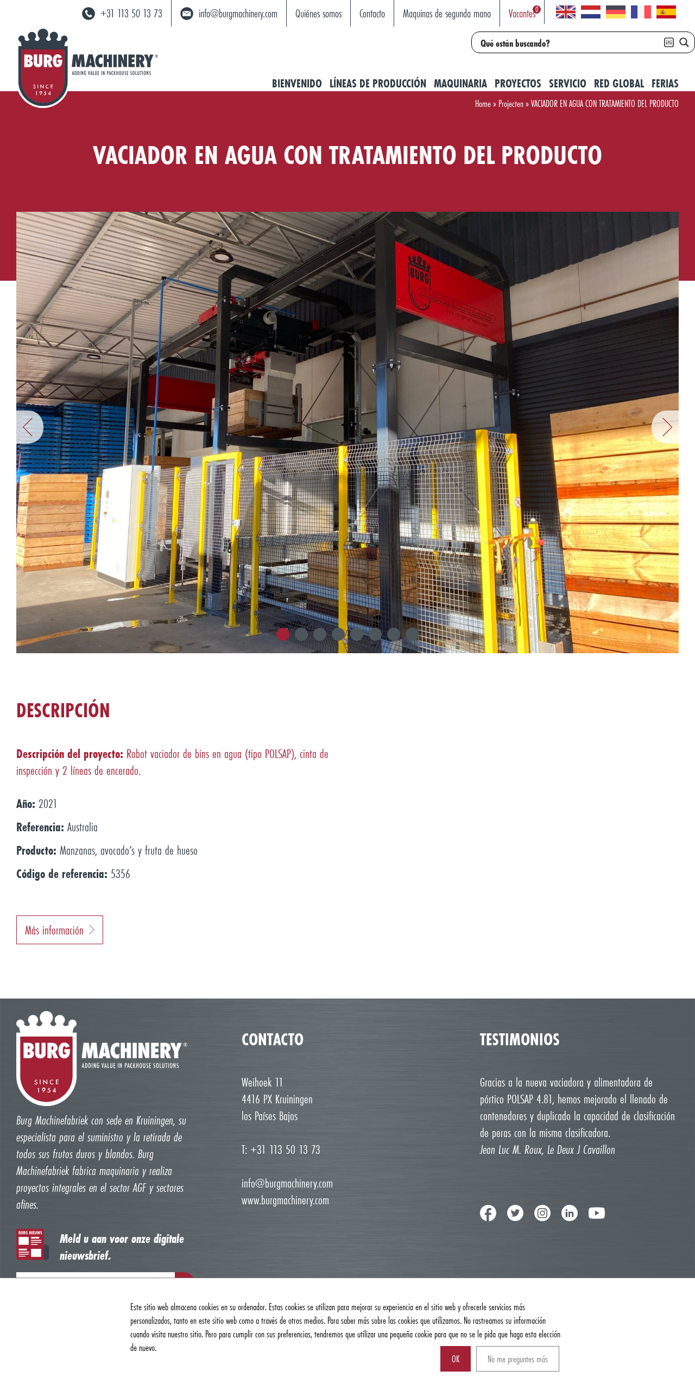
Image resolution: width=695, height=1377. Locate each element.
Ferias (665, 83)
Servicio (567, 83)
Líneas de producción (378, 83)
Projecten (510, 103)
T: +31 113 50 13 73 (281, 1149)
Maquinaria (460, 83)
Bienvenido (297, 83)
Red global (619, 83)
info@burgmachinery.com (287, 1182)
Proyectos (518, 83)
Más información (54, 929)
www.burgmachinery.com (285, 1199)
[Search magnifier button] (684, 42)
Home (483, 103)
